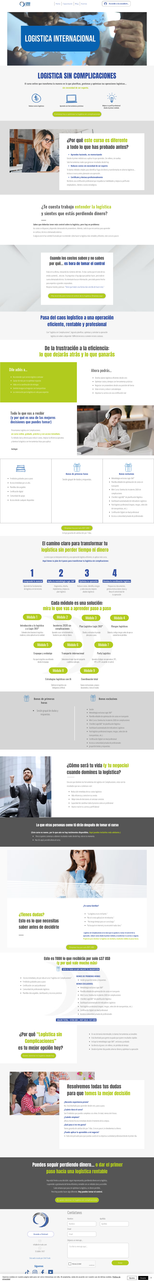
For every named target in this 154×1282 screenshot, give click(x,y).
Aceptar (143, 1278)
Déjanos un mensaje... (75, 1240)
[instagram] (35, 1272)
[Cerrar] (151, 1278)
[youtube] (50, 1272)
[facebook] (42, 1272)
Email (69, 1229)
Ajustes (132, 1278)
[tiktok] (27, 1272)
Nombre (70, 1219)
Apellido (102, 1219)
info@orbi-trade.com (40, 1244)
